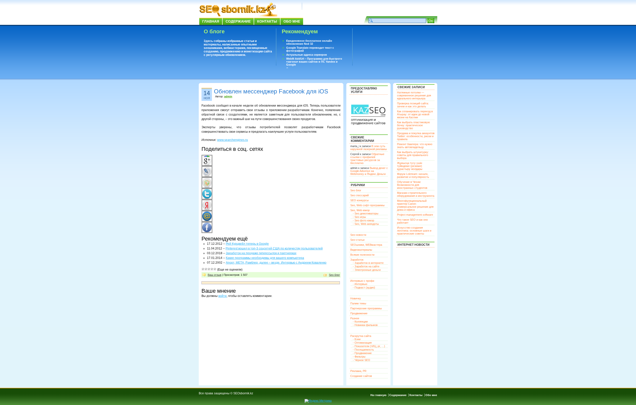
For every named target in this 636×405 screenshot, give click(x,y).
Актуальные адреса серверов (306, 54)
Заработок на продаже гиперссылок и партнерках (261, 253)
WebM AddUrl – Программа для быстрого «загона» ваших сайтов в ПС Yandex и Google (314, 61)
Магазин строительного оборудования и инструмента (415, 194)
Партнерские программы (366, 308)
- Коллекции (360, 321)
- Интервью (360, 284)
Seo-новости (358, 234)
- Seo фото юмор (363, 220)
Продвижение (358, 313)
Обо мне (291, 21)
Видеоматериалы (361, 249)
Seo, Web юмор (360, 210)
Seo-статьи (357, 239)
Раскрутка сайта (360, 335)
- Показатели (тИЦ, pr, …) (369, 346)
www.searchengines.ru (232, 140)
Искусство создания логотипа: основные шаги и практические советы (414, 230)
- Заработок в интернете (368, 262)
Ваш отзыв (214, 274)
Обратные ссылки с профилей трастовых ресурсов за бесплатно (367, 158)
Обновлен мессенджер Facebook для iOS (271, 91)
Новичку (355, 298)
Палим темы (358, 303)
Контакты (267, 21)
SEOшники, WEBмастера (366, 244)
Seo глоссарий (359, 195)
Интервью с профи (362, 280)
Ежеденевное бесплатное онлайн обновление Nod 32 (309, 42)
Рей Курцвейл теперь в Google (247, 243)
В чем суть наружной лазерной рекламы (368, 148)
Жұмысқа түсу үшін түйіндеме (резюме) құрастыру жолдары (409, 166)
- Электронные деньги (367, 269)
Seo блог (334, 274)
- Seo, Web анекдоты (366, 223)
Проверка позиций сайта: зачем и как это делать (413, 105)
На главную (378, 395)
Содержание (238, 21)
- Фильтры (359, 356)
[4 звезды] (211, 269)
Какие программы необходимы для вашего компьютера (265, 258)
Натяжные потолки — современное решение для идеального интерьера (414, 95)
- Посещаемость (363, 349)
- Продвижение (362, 353)
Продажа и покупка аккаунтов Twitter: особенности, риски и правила (416, 136)
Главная (210, 21)
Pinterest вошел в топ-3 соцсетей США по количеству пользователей (274, 248)
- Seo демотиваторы (365, 213)
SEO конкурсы (359, 200)
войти (222, 296)
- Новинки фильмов (365, 325)
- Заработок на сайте (366, 266)
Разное (354, 318)
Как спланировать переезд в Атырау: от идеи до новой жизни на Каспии (415, 114)
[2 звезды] (205, 269)
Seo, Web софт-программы (367, 205)
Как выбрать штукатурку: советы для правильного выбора (413, 155)
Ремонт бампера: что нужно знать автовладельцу (414, 146)
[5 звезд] (214, 269)
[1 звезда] (202, 269)
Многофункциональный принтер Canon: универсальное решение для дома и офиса (415, 205)
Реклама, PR (358, 370)
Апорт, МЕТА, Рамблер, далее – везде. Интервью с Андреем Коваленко (276, 262)
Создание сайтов (361, 375)
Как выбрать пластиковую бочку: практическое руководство (413, 125)
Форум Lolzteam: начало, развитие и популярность (413, 175)
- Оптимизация (362, 342)
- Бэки (356, 339)
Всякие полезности (362, 254)
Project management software (415, 214)
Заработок (356, 259)
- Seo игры (359, 216)
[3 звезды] (208, 269)
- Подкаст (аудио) (364, 287)
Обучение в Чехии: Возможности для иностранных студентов (412, 184)
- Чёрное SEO (361, 360)
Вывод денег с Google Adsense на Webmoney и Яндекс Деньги (369, 170)
